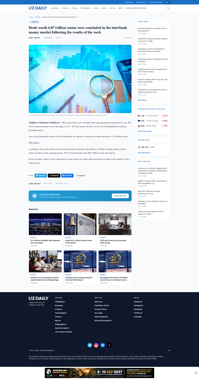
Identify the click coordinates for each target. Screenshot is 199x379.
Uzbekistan (55, 8)
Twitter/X (55, 175)
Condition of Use (102, 305)
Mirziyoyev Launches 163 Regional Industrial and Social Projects (151, 50)
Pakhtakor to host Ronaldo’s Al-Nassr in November (153, 202)
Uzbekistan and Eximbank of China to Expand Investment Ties (152, 91)
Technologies (85, 8)
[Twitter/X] (109, 345)
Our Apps (99, 313)
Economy (65, 8)
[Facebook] (102, 345)
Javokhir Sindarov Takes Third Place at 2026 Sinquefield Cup (152, 182)
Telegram (41, 175)
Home (31, 17)
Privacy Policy (101, 309)
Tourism (113, 8)
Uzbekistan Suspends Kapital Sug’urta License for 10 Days (152, 40)
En (166, 2)
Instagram (138, 305)
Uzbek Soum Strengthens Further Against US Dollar (151, 212)
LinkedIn (138, 316)
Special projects (141, 2)
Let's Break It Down (155, 2)
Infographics (129, 2)
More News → (143, 100)
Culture (96, 8)
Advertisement (101, 316)
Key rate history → (145, 153)
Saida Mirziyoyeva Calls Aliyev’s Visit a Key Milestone (152, 29)
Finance (75, 8)
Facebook (68, 175)
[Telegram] (90, 345)
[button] (168, 8)
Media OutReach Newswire (136, 8)
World (121, 8)
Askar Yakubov (34, 38)
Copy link (81, 176)
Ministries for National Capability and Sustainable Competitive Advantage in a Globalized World (152, 170)
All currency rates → (145, 131)
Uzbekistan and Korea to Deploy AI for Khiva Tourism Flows (152, 70)
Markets (38, 17)
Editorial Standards (103, 320)
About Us (98, 301)
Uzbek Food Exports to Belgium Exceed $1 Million (153, 60)
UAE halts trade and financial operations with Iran (149, 192)
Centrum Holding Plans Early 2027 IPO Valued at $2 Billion (152, 80)
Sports (104, 8)
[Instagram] (96, 345)
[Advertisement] (99, 373)
